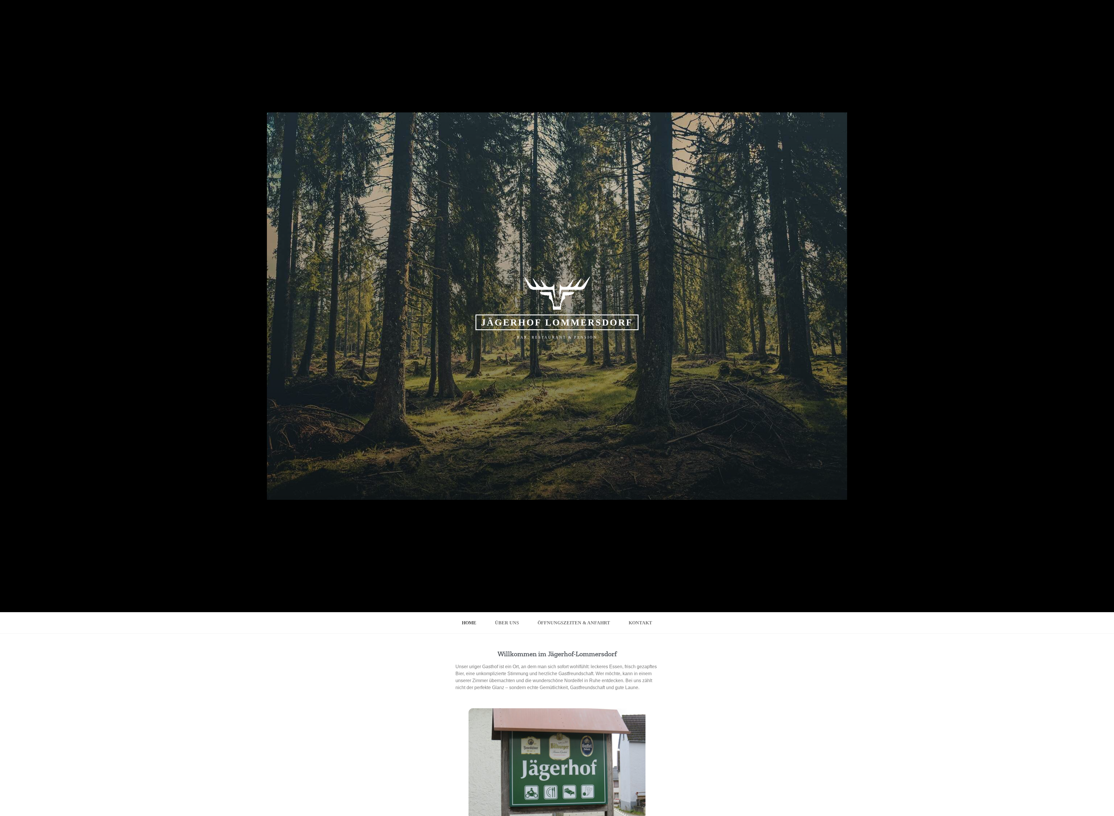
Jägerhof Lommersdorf (557, 322)
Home (469, 622)
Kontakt (640, 622)
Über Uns (507, 622)
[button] (459, 764)
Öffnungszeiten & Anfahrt (574, 622)
